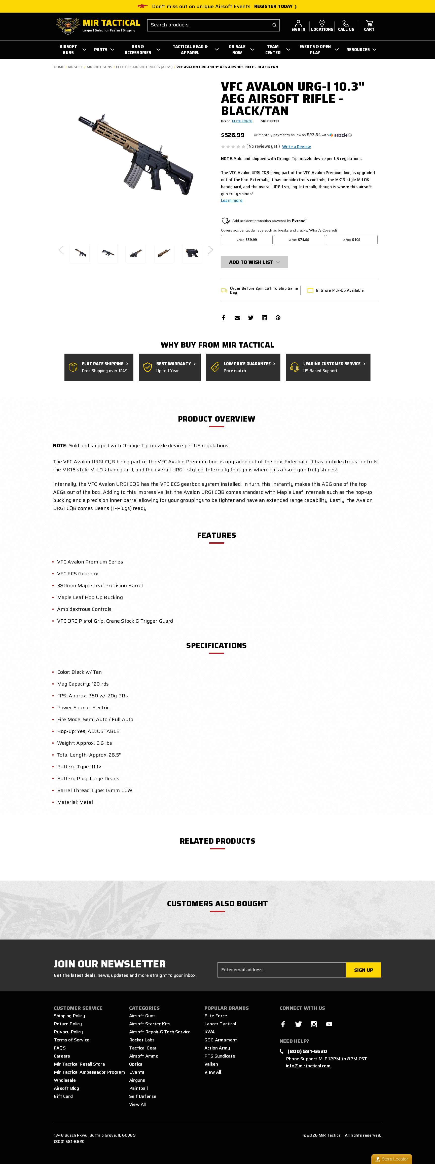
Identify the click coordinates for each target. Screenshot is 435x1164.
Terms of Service (71, 1039)
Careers (62, 1056)
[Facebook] (223, 317)
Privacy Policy (68, 1031)
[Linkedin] (264, 317)
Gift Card (63, 1096)
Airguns (137, 1080)
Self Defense (142, 1096)
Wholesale (65, 1080)
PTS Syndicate (219, 1056)
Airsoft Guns (142, 1015)
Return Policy (68, 1023)
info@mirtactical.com (308, 1065)
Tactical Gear (143, 1048)
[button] (303, 135)
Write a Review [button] (296, 147)
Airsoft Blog (66, 1088)
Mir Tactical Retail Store (79, 1064)
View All (137, 1104)
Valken (211, 1064)
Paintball (138, 1088)
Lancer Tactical (220, 1023)
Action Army (217, 1048)
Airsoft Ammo (143, 1056)
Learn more (231, 200)
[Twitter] (250, 317)
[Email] (237, 317)
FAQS (60, 1048)
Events (136, 1072)
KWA (209, 1031)
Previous (61, 249)
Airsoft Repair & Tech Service (160, 1031)
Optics (135, 1064)
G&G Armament (220, 1039)
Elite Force (215, 1015)
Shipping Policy (69, 1015)
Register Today (273, 6)
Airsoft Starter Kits (149, 1023)
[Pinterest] (278, 317)
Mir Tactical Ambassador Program (89, 1072)
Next (210, 249)
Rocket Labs (142, 1039)
